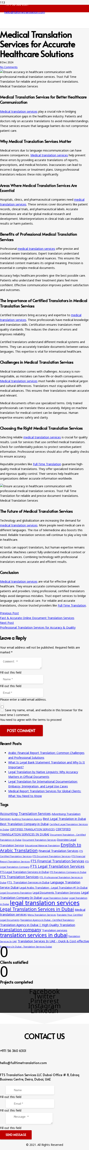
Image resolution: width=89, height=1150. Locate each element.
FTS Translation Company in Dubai (68, 872)
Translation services (54, 930)
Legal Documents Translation (16, 892)
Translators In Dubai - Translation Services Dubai (26, 946)
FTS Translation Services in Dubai (28, 882)
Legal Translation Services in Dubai (37, 909)
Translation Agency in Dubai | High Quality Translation (37, 925)
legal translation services (44, 903)
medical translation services (36, 249)
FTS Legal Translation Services (57, 866)
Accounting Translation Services (25, 813)
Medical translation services (18, 111)
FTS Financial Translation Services (57, 861)
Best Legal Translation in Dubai (64, 819)
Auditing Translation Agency (27, 819)
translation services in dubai (33, 935)
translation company (20, 929)
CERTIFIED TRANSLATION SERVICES (32, 829)
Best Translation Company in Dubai (24, 824)
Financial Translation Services (58, 851)
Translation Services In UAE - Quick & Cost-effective (53, 941)
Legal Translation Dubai (55, 897)
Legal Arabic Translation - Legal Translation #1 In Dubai (53, 887)
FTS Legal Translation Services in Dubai (24, 872)
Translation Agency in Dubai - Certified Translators (47, 920)
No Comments (9, 67)
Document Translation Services (39, 839)
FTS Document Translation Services (51, 856)
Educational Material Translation (42, 845)
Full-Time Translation (47, 464)
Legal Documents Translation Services (56, 892)
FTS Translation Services (19, 877)
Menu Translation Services (42, 914)
